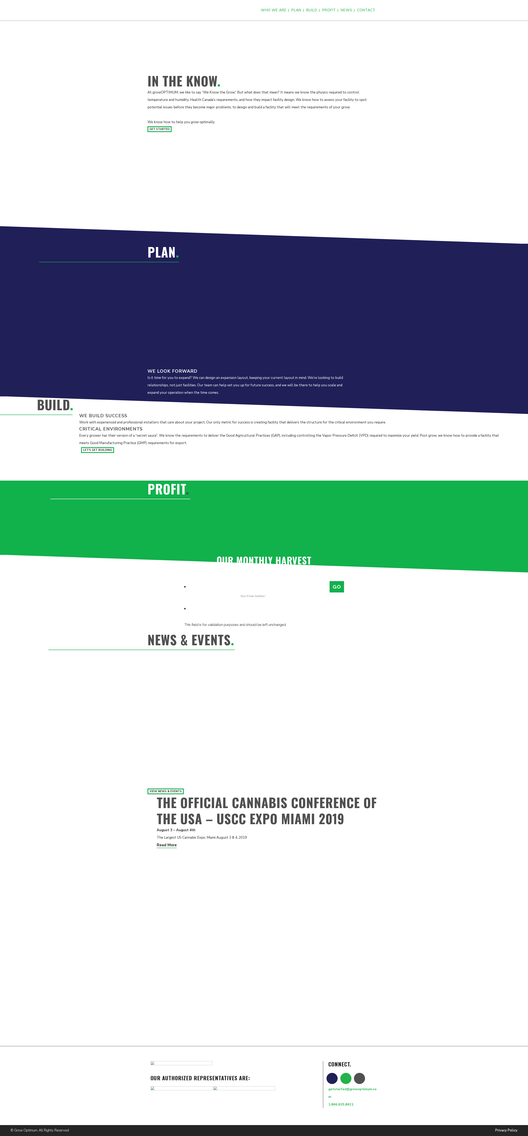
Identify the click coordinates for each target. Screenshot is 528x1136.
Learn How (224, 60)
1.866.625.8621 (341, 1104)
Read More (167, 845)
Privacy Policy (506, 1130)
